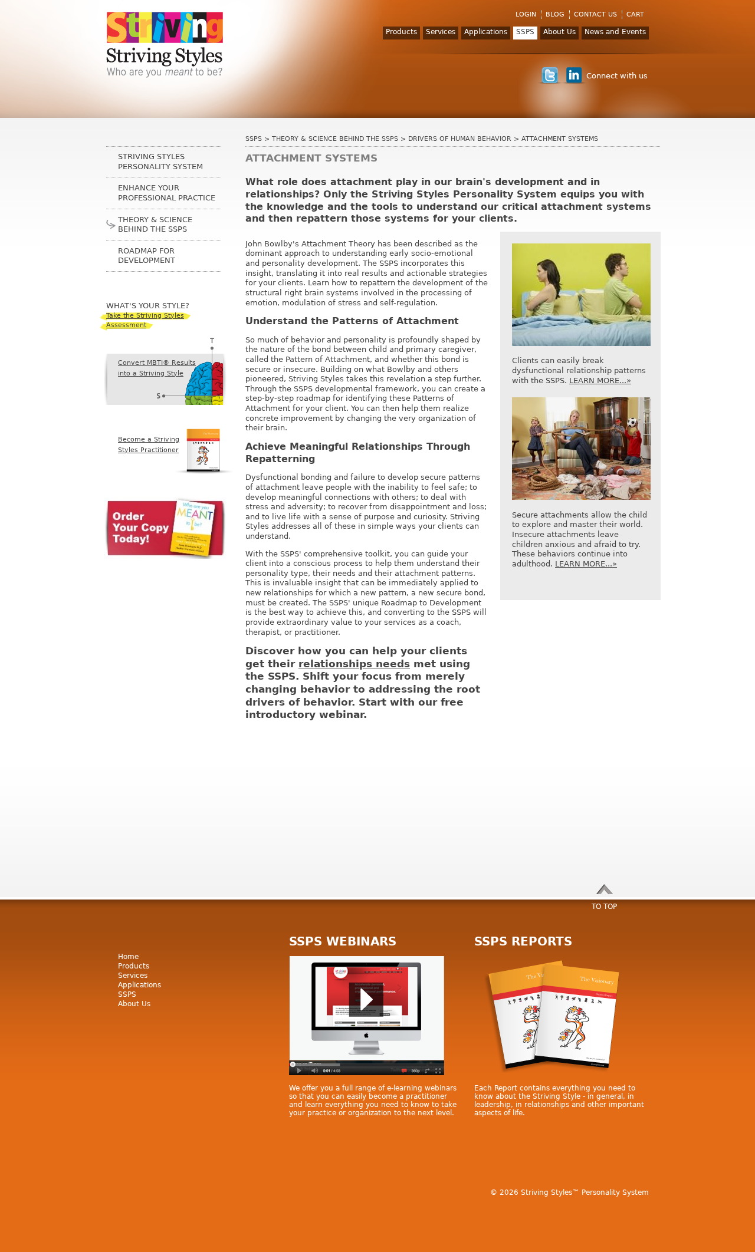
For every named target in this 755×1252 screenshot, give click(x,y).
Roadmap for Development (146, 255)
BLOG (555, 14)
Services (440, 32)
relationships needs (354, 664)
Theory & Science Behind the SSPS (335, 139)
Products (401, 32)
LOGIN (526, 14)
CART (635, 14)
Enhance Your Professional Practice (166, 192)
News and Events (615, 32)
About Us (559, 32)
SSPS (525, 32)
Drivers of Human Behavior (459, 139)
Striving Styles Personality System (160, 161)
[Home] (165, 45)
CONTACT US (595, 14)
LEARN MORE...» (600, 380)
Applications (485, 32)
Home (128, 957)
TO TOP (604, 906)
